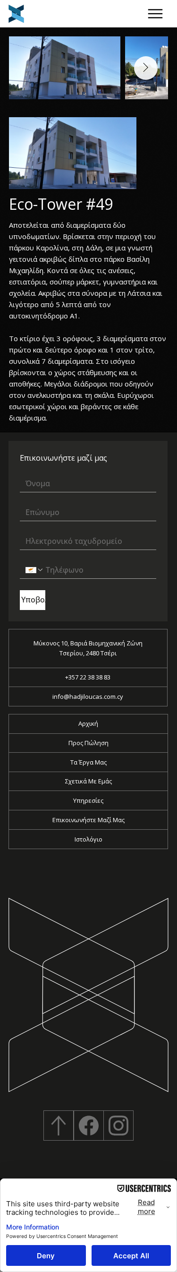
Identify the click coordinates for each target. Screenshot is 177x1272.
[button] (155, 14)
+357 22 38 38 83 (87, 677)
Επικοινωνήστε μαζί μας (88, 820)
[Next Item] (146, 68)
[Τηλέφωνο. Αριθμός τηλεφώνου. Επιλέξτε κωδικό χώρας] (34, 570)
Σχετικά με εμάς (88, 781)
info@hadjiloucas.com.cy (87, 696)
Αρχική (88, 723)
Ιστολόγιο (88, 839)
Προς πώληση (88, 743)
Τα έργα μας (88, 762)
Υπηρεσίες (88, 800)
